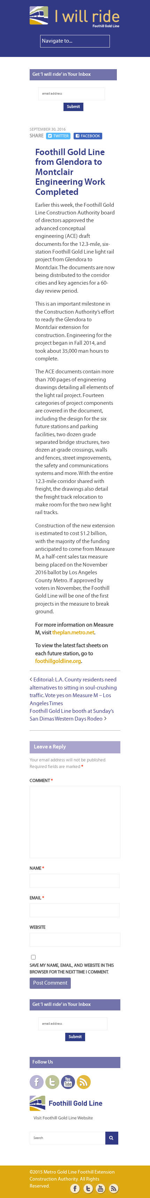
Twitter (60, 136)
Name (37, 868)
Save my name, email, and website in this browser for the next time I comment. (72, 969)
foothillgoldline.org (58, 661)
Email (37, 898)
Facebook (90, 136)
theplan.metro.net (73, 633)
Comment (41, 781)
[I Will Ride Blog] (75, 26)
